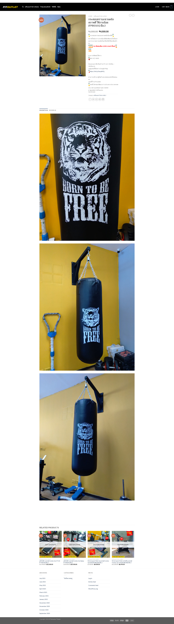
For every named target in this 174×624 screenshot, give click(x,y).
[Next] (134, 550)
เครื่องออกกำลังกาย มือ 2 (100, 16)
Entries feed (92, 582)
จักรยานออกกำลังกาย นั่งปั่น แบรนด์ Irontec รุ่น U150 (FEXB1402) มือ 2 (122, 561)
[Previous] (39, 550)
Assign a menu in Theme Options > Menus (144, 1)
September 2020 (44, 613)
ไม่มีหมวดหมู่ (68, 578)
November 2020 (44, 606)
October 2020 (43, 610)
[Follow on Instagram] (168, 1)
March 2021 (43, 592)
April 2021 (42, 589)
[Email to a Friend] (96, 99)
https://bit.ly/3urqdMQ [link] (97, 71)
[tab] (43, 110)
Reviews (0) (52, 110)
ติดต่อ (58, 7)
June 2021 (42, 582)
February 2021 (44, 596)
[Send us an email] (171, 1)
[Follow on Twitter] (170, 1)
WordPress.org (93, 589)
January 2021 (43, 599)
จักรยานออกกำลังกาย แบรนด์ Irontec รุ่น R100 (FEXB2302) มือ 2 (98, 561)
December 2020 (44, 603)
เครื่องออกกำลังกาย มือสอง (32, 7)
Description (43, 110)
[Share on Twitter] (93, 99)
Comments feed (93, 585)
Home (90, 16)
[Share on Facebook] (90, 99)
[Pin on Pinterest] (99, 99)
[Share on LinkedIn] (103, 99)
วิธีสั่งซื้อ (54, 7)
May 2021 (42, 585)
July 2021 (42, 578)
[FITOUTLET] (10, 7)
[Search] (23, 7)
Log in (90, 578)
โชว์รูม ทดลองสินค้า (45, 7)
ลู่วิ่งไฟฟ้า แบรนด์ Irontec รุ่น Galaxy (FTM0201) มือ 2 (74, 561)
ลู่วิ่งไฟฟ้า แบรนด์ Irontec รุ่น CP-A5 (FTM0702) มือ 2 (49, 561)
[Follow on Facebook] (166, 1)
